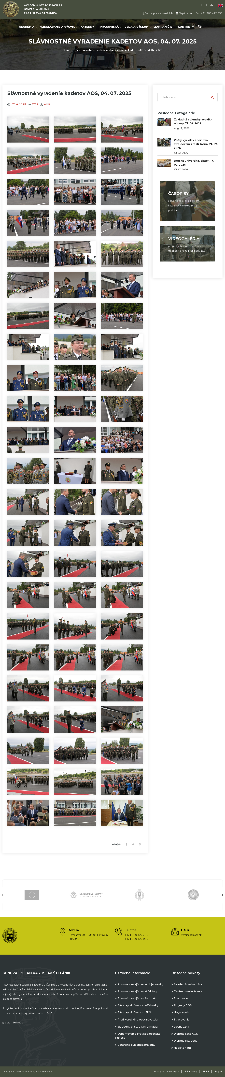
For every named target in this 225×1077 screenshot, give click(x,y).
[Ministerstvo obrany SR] (86, 894)
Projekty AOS (183, 1005)
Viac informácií (14, 1022)
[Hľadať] (213, 97)
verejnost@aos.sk (191, 935)
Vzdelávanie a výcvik (57, 26)
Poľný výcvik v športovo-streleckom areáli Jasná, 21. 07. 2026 (196, 144)
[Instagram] (206, 5)
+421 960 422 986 (136, 939)
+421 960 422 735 (211, 13)
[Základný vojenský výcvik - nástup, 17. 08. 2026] (164, 122)
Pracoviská (109, 26)
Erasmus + (181, 998)
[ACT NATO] (193, 894)
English (219, 1071)
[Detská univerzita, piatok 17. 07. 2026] (164, 163)
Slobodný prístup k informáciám (138, 1026)
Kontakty (186, 26)
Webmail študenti (185, 1040)
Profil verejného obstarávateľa (137, 1019)
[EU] (32, 894)
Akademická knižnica (188, 984)
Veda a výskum (136, 26)
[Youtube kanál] (212, 5)
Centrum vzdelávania (188, 991)
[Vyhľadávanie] (199, 26)
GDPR (205, 1071)
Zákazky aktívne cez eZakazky (137, 1005)
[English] (219, 5)
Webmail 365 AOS (186, 1033)
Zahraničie (163, 26)
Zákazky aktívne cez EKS (134, 1012)
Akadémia (26, 26)
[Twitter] (133, 845)
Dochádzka (181, 1026)
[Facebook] (201, 5)
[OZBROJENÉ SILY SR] (139, 894)
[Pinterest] (140, 845)
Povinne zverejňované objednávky (140, 984)
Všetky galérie (85, 50)
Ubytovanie (181, 1012)
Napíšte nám (185, 13)
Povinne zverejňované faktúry (137, 991)
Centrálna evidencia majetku (136, 1044)
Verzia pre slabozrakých (159, 13)
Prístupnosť (190, 1071)
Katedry (87, 26)
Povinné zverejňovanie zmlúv (136, 998)
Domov (67, 50)
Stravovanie (181, 1019)
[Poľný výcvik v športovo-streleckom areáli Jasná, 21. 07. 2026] (164, 142)
